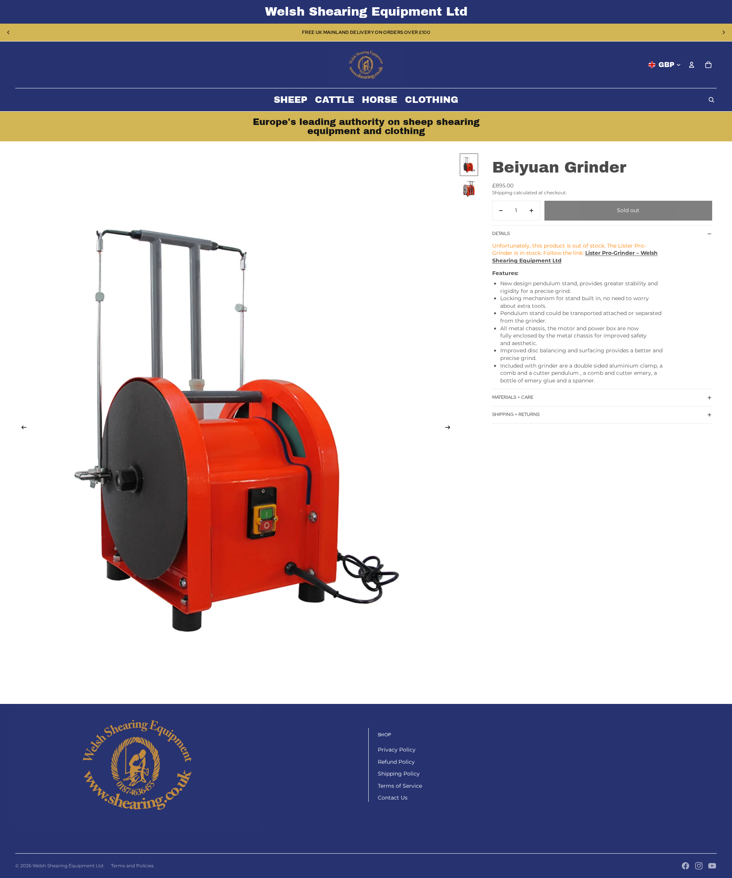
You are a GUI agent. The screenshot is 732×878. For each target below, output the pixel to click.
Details (501, 233)
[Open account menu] (691, 64)
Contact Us (393, 797)
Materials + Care (512, 397)
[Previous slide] (8, 32)
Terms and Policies (132, 865)
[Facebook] (685, 865)
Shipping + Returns (515, 414)
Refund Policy (396, 761)
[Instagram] (698, 865)
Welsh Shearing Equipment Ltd (67, 865)
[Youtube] (712, 865)
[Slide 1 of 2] (469, 164)
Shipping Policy (399, 773)
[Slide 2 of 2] (469, 188)
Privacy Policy (397, 749)
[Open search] (711, 99)
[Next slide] (723, 32)
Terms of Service (400, 785)
